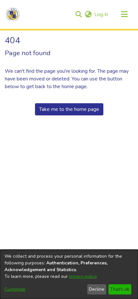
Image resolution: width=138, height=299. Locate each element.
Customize (14, 289)
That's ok (119, 289)
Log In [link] (101, 14)
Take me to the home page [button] (69, 109)
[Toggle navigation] (124, 14)
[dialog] (69, 274)
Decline (96, 289)
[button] (13, 14)
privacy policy (82, 276)
